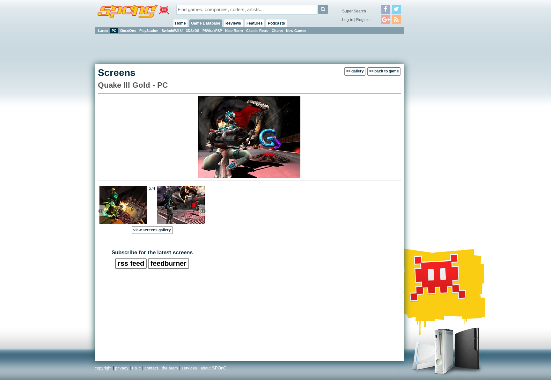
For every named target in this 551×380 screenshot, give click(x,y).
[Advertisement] (432, 131)
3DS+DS (192, 31)
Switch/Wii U (172, 31)
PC (114, 31)
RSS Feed (131, 263)
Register (363, 20)
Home (180, 23)
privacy (122, 368)
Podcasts (276, 23)
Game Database (205, 23)
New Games (296, 31)
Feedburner (169, 263)
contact (151, 368)
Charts (277, 31)
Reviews (233, 23)
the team (170, 368)
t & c (136, 368)
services (189, 368)
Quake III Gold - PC (133, 85)
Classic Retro (257, 31)
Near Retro (234, 31)
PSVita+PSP (212, 31)
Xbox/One (128, 31)
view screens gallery (152, 230)
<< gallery (355, 71)
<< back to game (384, 71)
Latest (103, 31)
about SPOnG (213, 368)
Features (254, 23)
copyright (103, 368)
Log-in (347, 20)
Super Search (354, 11)
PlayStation (148, 31)
